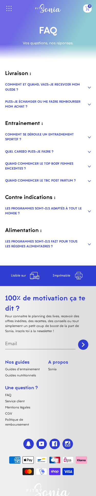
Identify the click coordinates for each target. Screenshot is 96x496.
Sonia (52, 369)
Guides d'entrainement (22, 369)
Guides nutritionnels (20, 375)
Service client (15, 401)
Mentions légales (17, 407)
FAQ (8, 395)
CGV (8, 413)
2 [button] (56, 280)
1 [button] (53, 280)
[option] (26, 276)
